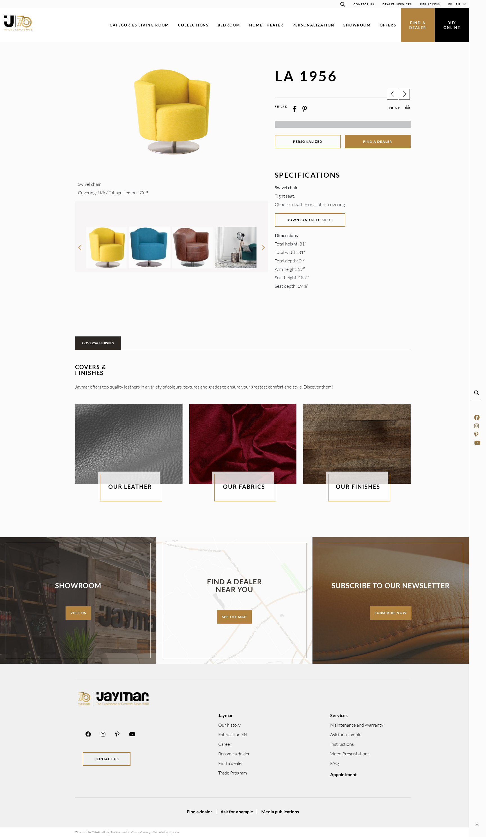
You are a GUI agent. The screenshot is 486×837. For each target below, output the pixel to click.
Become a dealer (234, 753)
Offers (388, 25)
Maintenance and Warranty (356, 725)
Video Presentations (350, 753)
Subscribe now (391, 613)
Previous (79, 245)
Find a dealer (417, 25)
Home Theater (266, 25)
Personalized (307, 141)
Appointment (343, 774)
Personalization (313, 25)
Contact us (364, 4)
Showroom (357, 25)
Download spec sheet (310, 220)
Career (224, 744)
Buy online (452, 25)
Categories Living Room (139, 25)
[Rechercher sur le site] (342, 5)
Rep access (430, 4)
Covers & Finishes (98, 343)
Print (394, 108)
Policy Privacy (140, 832)
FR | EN (454, 4)
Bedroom (229, 25)
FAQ (334, 763)
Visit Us (78, 613)
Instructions (342, 744)
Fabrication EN (232, 734)
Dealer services (397, 4)
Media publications (280, 811)
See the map (234, 617)
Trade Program (232, 773)
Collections (193, 25)
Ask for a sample (345, 734)
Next (263, 245)
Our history (229, 725)
